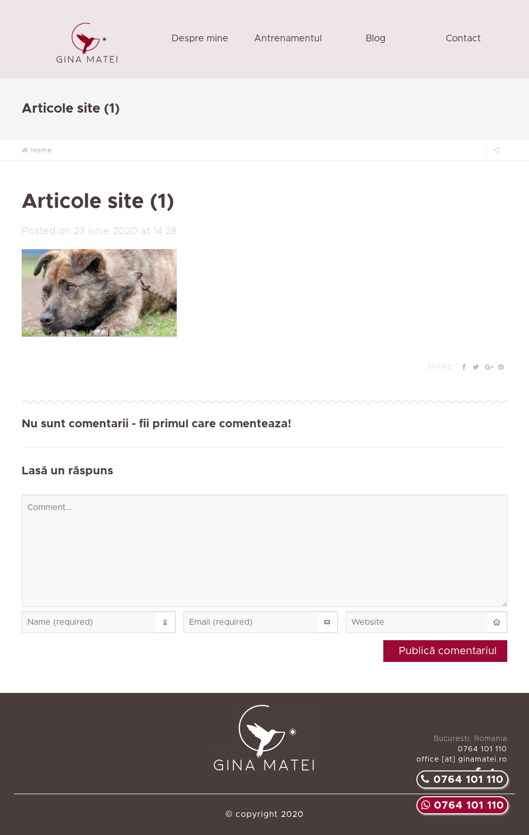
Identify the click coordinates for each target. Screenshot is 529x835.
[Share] (496, 150)
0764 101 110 (467, 805)
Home (41, 150)
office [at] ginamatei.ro (461, 759)
